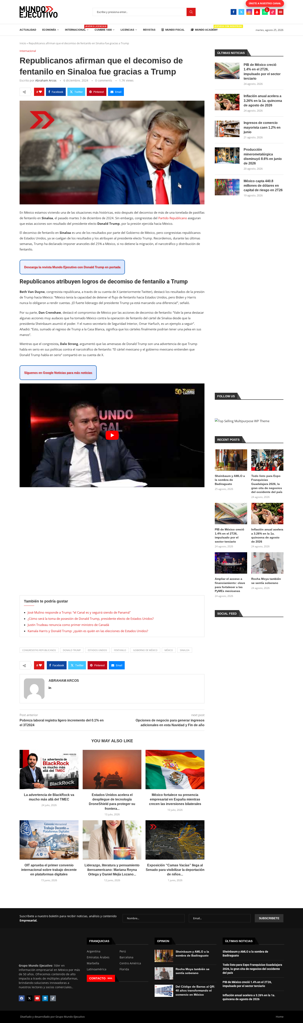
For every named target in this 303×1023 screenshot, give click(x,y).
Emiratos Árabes (98, 957)
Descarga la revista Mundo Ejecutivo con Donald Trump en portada (72, 267)
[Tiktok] (273, 12)
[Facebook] (233, 12)
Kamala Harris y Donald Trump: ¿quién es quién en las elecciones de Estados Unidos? (88, 631)
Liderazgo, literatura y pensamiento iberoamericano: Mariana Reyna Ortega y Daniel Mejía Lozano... (112, 869)
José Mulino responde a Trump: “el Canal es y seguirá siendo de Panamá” (79, 612)
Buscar (191, 12)
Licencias (127, 29)
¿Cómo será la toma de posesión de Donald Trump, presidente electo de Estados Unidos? (91, 618)
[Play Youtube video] (112, 435)
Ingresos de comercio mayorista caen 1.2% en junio (262, 127)
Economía (49, 29)
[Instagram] (249, 12)
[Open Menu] (280, 12)
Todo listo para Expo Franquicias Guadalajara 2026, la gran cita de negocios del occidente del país (266, 484)
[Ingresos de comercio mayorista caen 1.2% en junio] (227, 129)
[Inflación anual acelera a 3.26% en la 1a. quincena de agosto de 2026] (227, 102)
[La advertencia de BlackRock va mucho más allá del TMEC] (49, 769)
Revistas (149, 29)
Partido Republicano (173, 218)
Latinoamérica (96, 969)
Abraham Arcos (45, 80)
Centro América (130, 963)
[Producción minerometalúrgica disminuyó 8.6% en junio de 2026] (227, 155)
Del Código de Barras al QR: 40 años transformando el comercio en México (195, 990)
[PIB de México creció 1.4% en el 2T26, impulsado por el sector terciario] (227, 71)
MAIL (110, 978)
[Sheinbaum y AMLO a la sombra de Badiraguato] (231, 460)
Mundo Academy (206, 28)
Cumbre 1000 (103, 29)
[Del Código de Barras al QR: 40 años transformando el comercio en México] (164, 991)
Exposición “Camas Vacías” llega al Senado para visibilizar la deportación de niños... (175, 869)
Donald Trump (72, 650)
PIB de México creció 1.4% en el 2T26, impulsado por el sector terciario (262, 71)
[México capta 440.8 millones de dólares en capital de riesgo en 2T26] (227, 187)
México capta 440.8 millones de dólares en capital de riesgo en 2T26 (263, 185)
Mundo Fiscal (174, 29)
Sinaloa (184, 650)
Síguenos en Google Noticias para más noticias (58, 372)
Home (279, 1016)
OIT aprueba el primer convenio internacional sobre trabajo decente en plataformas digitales (49, 869)
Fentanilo (120, 650)
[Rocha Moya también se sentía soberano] (267, 563)
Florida (124, 969)
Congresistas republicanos (39, 650)
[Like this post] (40, 92)
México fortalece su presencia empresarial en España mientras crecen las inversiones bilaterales (175, 799)
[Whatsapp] (265, 12)
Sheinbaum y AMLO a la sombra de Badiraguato (230, 480)
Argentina (93, 951)
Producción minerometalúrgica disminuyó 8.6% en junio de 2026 (263, 156)
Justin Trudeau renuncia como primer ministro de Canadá (68, 625)
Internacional (76, 28)
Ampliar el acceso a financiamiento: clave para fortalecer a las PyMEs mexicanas (230, 585)
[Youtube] (257, 12)
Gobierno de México (145, 650)
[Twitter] (241, 12)
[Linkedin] (45, 998)
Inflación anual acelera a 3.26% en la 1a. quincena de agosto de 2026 (263, 100)
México (168, 650)
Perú (123, 951)
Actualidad (28, 29)
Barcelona (126, 957)
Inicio (23, 43)
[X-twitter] (29, 998)
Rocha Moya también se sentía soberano (266, 581)
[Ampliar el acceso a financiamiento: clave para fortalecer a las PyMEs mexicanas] (231, 563)
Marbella (93, 963)
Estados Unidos (97, 650)
